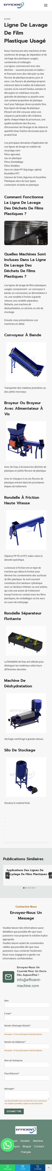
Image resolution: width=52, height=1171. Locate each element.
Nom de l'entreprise (13, 1060)
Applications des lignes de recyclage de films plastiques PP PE (28, 874)
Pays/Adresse (11, 1073)
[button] (26, 233)
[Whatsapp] (7, 1145)
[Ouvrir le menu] (46, 5)
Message (9, 1088)
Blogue (7, 19)
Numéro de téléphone (15, 1042)
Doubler (25, 1141)
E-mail (7, 1013)
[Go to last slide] (7, 875)
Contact (39, 1146)
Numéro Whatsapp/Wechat (17, 1025)
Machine (38, 1141)
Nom (6, 1000)
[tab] (24, 888)
